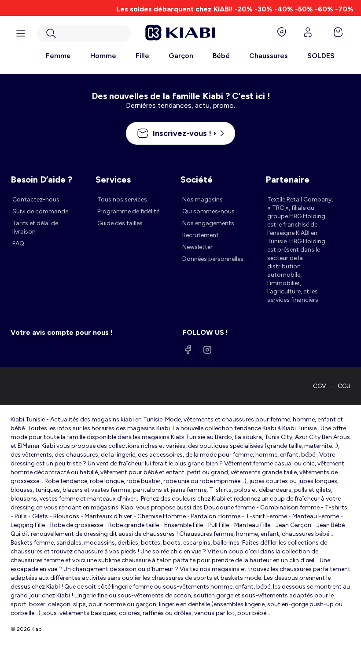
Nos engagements (208, 223)
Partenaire (287, 179)
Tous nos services (122, 199)
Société (196, 179)
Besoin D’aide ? (41, 179)
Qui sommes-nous (208, 211)
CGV (319, 386)
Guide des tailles (120, 223)
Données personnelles (212, 259)
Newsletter (197, 247)
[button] (84, 33)
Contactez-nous (35, 199)
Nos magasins (202, 199)
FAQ (18, 243)
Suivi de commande (40, 211)
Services (113, 179)
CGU (344, 386)
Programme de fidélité (128, 211)
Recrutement (200, 235)
